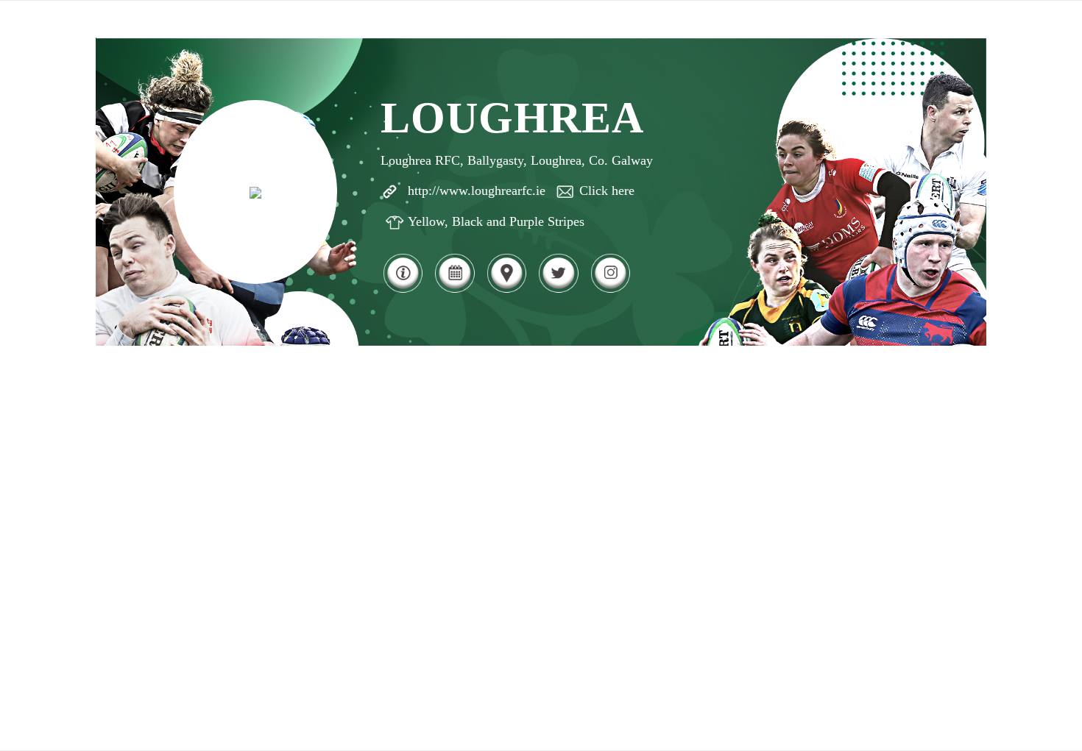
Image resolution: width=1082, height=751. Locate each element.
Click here (606, 190)
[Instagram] (610, 291)
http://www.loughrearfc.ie (476, 190)
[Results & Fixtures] (454, 291)
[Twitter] (558, 291)
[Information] (403, 291)
